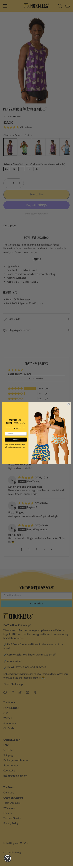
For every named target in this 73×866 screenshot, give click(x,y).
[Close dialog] (68, 404)
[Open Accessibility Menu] (8, 858)
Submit (16, 440)
